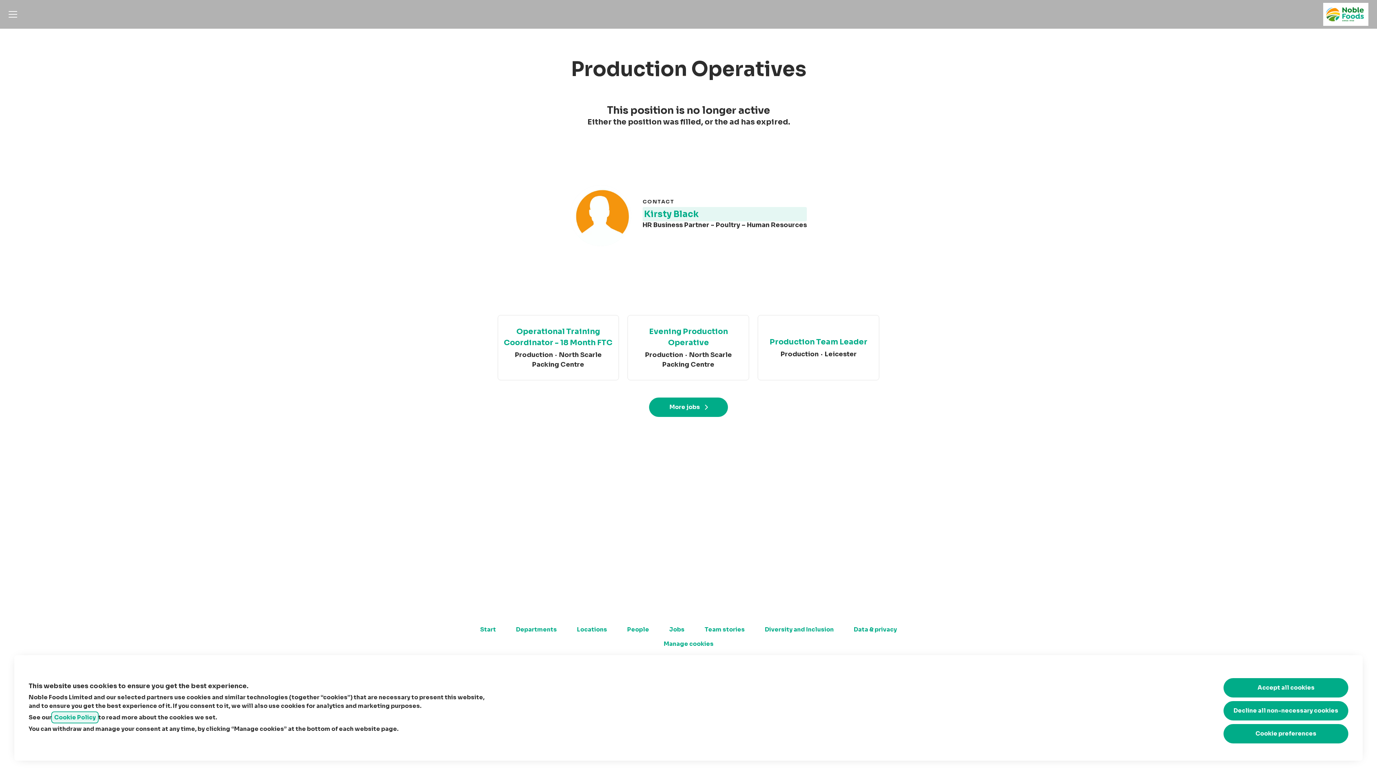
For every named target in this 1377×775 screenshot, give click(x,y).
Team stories (725, 629)
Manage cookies (689, 644)
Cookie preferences (1285, 733)
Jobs (677, 629)
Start (488, 629)
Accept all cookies (1286, 687)
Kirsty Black (671, 214)
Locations (592, 629)
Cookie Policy (75, 717)
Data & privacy (875, 629)
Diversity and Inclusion (799, 629)
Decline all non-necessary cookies (1286, 710)
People (638, 629)
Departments (536, 629)
